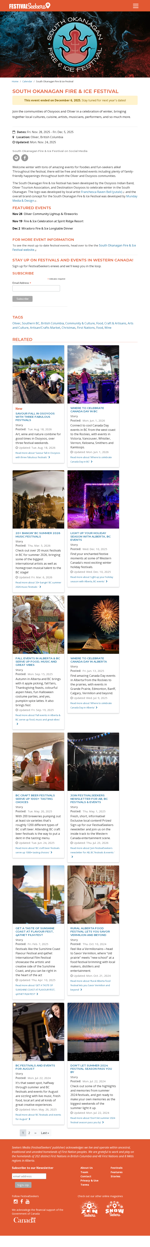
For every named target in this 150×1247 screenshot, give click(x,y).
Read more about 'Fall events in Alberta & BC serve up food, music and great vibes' (38, 717)
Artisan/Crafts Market (45, 328)
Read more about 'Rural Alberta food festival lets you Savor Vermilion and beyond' (90, 985)
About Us (86, 1167)
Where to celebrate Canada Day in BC (87, 409)
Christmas (69, 328)
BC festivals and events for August (35, 1067)
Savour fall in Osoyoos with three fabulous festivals (35, 417)
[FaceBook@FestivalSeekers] (21, 1201)
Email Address (21, 283)
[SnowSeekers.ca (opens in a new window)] (114, 1208)
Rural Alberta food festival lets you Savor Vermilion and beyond (90, 931)
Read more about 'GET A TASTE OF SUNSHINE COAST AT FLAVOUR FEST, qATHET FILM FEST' (35, 990)
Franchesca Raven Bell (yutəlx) (101, 192)
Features (117, 1172)
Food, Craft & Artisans (111, 323)
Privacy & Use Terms (89, 1182)
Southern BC (31, 323)
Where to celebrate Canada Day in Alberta (88, 660)
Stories (115, 1176)
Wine (107, 328)
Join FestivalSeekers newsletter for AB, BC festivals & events (89, 799)
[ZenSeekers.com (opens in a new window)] (90, 1208)
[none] (16, 157)
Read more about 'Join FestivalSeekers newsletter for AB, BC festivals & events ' (92, 850)
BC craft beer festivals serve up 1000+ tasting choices (35, 799)
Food (99, 328)
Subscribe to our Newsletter (32, 1168)
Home (15, 81)
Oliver (16, 323)
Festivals (117, 1167)
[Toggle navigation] (136, 5)
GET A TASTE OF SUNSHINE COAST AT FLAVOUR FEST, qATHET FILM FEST (35, 931)
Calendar (27, 81)
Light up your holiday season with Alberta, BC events (90, 536)
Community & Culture (80, 323)
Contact (85, 1176)
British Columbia (52, 323)
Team (84, 1172)
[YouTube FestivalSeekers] (28, 1201)
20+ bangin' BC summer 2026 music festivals (38, 534)
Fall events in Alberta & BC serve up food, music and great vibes (38, 662)
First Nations (86, 328)
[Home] (31, 5)
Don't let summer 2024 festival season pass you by (91, 1069)
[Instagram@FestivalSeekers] (16, 1201)
